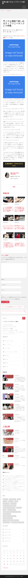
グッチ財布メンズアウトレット (9, 516)
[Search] (23, 318)
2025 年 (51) (7, 532)
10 (14, 555)
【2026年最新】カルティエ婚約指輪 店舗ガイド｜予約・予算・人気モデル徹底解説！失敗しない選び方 (19, 209)
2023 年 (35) (7, 538)
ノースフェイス (12, 499)
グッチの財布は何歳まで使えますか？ (10, 520)
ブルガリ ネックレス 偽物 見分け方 (20, 441)
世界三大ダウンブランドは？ (9, 507)
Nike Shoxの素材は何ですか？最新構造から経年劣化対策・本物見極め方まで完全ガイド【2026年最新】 (20, 379)
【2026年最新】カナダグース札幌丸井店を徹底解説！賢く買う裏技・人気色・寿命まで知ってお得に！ (20, 409)
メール (3, 284)
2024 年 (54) (7, 535)
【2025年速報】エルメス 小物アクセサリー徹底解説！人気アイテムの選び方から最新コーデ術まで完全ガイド (8, 245)
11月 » (7, 567)
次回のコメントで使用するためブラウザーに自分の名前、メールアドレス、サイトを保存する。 (13, 298)
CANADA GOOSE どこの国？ (18, 522)
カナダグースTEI (6, 522)
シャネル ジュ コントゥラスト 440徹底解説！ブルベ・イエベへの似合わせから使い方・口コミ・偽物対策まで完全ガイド (20, 419)
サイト (2, 290)
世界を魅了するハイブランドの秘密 (13, 2)
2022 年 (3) (7, 541)
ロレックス (5, 499)
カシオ (4, 509)
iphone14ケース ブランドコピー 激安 (20, 432)
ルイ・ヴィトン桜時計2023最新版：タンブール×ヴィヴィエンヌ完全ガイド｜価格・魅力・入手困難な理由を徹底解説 (20, 399)
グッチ (16, 501)
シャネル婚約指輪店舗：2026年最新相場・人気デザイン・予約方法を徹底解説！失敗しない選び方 (8, 209)
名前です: (13, 176)
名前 (3, 279)
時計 (6, 355)
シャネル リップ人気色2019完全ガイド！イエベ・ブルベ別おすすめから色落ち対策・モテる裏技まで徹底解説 (20, 388)
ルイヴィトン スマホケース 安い (10, 330)
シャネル (5, 501)
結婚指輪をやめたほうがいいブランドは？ (11, 511)
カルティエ (19, 507)
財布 (6, 362)
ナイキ (19, 499)
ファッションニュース (10, 351)
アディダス (11, 501)
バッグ (7, 348)
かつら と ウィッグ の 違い (20, 465)
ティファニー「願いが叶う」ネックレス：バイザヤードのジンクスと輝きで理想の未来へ (8, 227)
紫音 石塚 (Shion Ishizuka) (10, 30)
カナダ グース (6, 503)
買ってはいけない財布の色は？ (9, 505)
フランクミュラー (6, 514)
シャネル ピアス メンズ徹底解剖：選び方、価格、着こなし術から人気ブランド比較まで (19, 244)
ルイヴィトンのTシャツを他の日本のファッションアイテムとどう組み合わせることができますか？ (14, 477)
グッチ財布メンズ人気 (7, 518)
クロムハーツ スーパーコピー (10, 326)
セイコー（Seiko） (11, 509)
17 (14, 558)
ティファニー (13, 503)
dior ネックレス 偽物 (8, 328)
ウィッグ (7, 344)
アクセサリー (14, 31)
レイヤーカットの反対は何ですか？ (20, 458)
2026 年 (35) (7, 529)
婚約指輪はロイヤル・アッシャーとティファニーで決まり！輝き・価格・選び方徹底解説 (19, 227)
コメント (4, 261)
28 (4, 564)
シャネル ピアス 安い (8, 325)
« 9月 (4, 567)
